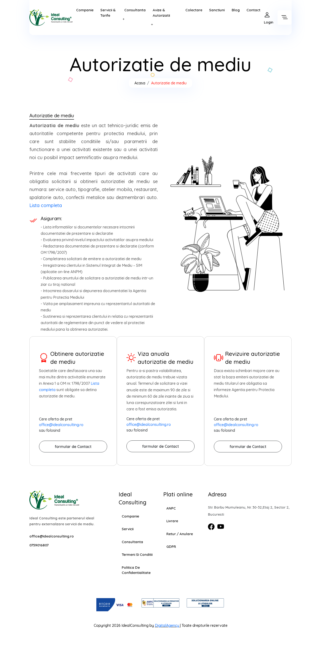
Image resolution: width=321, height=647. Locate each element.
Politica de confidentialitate (136, 570)
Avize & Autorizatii (161, 13)
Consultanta (135, 10)
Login (268, 22)
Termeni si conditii (137, 554)
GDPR (171, 546)
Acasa (139, 83)
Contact (253, 10)
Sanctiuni (217, 10)
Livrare (172, 521)
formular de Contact (73, 446)
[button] (124, 19)
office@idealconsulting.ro (61, 424)
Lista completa (45, 205)
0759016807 (39, 545)
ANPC (171, 508)
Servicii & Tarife (108, 13)
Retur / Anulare (179, 534)
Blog (236, 10)
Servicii (127, 529)
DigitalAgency (167, 625)
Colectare (193, 10)
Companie (85, 10)
